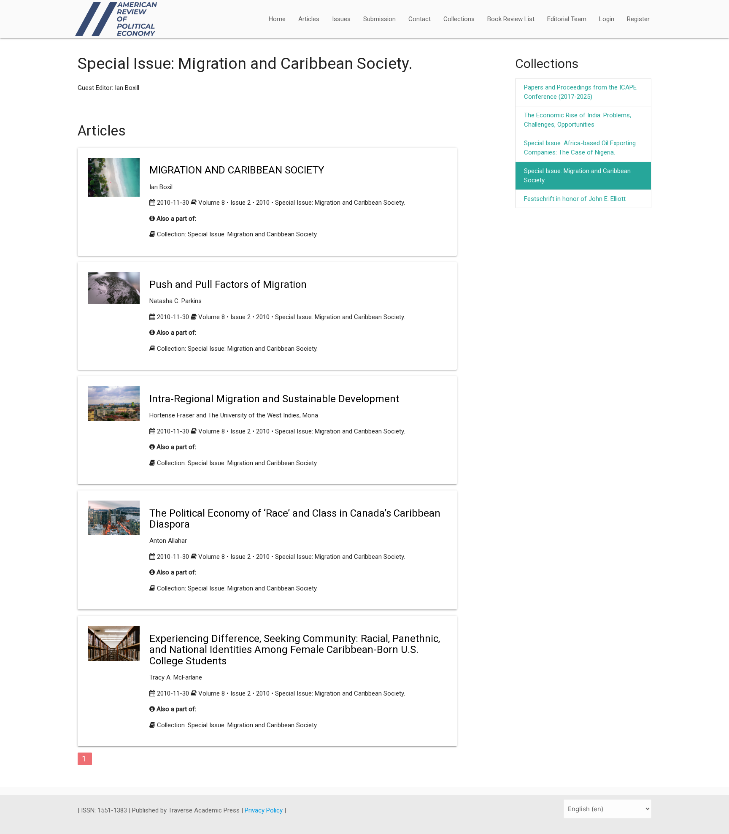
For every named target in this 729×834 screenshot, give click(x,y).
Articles (308, 19)
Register (638, 19)
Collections (459, 19)
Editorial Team (566, 19)
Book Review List (511, 19)
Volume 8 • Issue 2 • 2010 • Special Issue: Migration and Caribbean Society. (301, 202)
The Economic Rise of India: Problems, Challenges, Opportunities (577, 120)
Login (606, 19)
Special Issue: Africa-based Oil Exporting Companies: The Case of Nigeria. (580, 148)
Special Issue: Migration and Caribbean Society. (577, 175)
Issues (341, 19)
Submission (379, 19)
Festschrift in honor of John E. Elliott (575, 199)
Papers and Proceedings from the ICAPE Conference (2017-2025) (580, 92)
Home (277, 19)
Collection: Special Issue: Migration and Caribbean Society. (237, 234)
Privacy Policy (264, 810)
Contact (419, 19)
